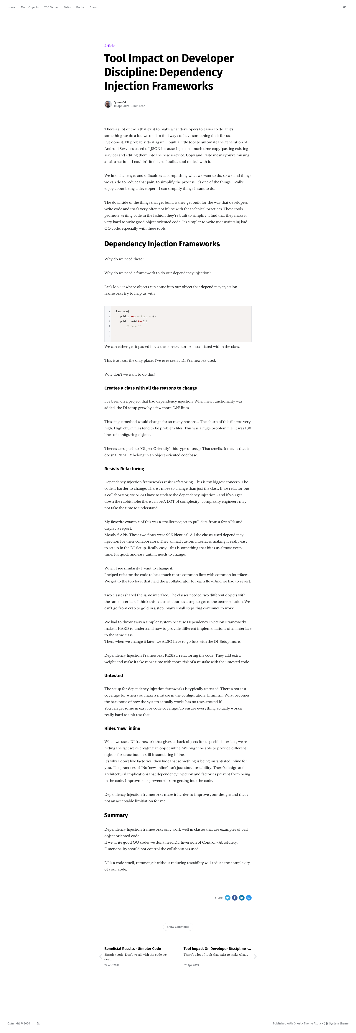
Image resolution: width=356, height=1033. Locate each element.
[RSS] (38, 1023)
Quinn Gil (120, 102)
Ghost (297, 1023)
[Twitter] (344, 7)
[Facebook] (235, 898)
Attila (317, 1023)
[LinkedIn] (242, 898)
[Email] (249, 898)
